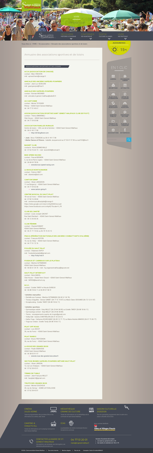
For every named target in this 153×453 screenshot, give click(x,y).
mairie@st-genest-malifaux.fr (80, 443)
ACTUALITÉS (125, 88)
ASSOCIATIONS (113, 133)
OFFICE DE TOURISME (125, 97)
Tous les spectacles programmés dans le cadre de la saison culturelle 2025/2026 (112, 415)
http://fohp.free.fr (37, 256)
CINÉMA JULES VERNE (30, 410)
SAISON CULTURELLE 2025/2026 (106, 410)
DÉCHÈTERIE (113, 88)
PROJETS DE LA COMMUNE (113, 124)
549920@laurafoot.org (36, 280)
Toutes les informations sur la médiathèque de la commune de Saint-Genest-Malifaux (75, 415)
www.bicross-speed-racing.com (42, 165)
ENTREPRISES (125, 133)
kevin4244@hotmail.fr (52, 150)
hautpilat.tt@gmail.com (36, 378)
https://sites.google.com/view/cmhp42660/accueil (42, 204)
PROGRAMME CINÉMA (124, 79)
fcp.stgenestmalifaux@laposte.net (56, 268)
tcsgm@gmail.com (59, 314)
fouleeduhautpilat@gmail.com (39, 253)
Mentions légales (66, 450)
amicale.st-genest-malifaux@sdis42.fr (42, 96)
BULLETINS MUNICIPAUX (113, 106)
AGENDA (113, 79)
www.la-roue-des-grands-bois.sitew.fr (44, 356)
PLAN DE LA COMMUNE (125, 124)
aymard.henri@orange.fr (37, 76)
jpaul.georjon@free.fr (36, 86)
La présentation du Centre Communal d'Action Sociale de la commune (74, 429)
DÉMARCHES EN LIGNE (125, 115)
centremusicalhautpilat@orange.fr (40, 202)
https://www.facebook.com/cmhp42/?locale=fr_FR (43, 206)
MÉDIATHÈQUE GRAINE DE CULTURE (70, 410)
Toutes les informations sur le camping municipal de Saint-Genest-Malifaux (39, 430)
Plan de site (77, 450)
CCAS (63, 423)
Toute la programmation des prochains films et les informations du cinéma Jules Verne (39, 415)
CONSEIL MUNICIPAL (125, 106)
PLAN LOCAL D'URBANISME (113, 97)
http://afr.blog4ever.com (40, 133)
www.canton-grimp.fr (38, 189)
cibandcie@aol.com (35, 175)
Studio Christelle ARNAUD (96, 450)
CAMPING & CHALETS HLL (30, 424)
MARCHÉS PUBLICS (113, 115)
